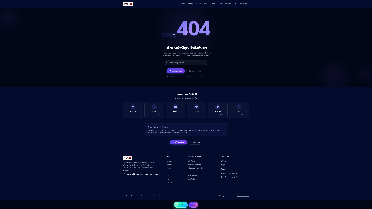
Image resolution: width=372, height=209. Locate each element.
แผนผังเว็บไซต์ (192, 179)
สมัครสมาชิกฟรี (179, 142)
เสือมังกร (190, 4)
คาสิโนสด (228, 4)
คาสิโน (206, 4)
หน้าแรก (182, 4)
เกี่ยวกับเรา (191, 161)
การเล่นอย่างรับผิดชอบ (195, 172)
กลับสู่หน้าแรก (177, 71)
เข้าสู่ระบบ (196, 142)
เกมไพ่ (213, 4)
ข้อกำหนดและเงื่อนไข (194, 165)
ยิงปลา (220, 4)
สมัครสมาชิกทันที (180, 205)
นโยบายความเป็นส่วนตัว (195, 168)
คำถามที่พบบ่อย (197, 71)
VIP (235, 4)
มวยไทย (198, 4)
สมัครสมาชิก (243, 4)
